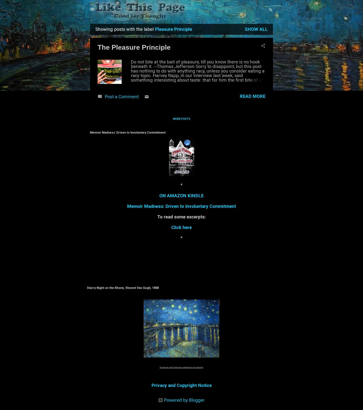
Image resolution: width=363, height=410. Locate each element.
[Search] (270, 10)
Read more (252, 96)
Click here (181, 227)
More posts (181, 118)
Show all (256, 29)
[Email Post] (146, 97)
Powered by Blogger (184, 400)
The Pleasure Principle (134, 47)
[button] (263, 46)
